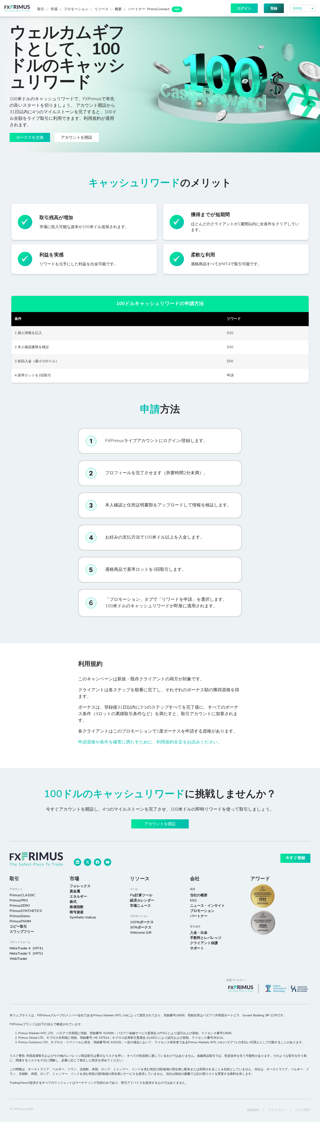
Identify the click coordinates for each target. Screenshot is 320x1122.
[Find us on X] (87, 862)
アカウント (16, 889)
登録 (273, 8)
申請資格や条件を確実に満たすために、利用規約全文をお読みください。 (150, 742)
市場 (74, 879)
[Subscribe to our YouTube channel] (107, 862)
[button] (303, 8)
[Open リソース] (111, 9)
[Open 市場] (60, 9)
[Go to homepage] (36, 859)
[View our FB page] (97, 862)
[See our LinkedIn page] (77, 862)
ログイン (244, 8)
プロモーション (139, 916)
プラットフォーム (20, 942)
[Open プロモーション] (91, 9)
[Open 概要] (124, 9)
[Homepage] (17, 8)
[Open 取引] (47, 9)
